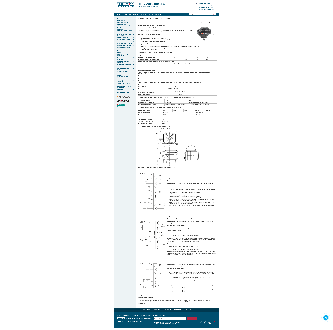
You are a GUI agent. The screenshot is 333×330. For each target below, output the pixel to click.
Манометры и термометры (121, 80)
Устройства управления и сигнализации (124, 35)
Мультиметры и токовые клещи (124, 65)
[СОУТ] (214, 323)
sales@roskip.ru (212, 5)
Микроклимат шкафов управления (123, 62)
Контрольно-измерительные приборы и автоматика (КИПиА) (124, 31)
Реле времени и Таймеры (124, 45)
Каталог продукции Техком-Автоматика (182, 22)
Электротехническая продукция (123, 58)
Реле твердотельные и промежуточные (123, 48)
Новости (135, 14)
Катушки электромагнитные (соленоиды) (122, 77)
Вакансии (188, 309)
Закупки (151, 14)
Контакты (158, 14)
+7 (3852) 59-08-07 (203, 5)
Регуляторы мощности (123, 39)
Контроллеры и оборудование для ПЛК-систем (123, 26)
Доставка (168, 309)
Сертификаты (158, 309)
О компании (127, 14)
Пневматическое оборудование (121, 19)
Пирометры (120, 89)
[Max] (201, 323)
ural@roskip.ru (211, 9)
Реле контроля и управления (121, 51)
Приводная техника (122, 22)
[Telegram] (210, 323)
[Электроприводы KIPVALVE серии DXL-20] (206, 34)
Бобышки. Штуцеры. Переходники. (122, 55)
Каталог (119, 14)
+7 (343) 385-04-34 (203, 9)
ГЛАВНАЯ (170, 22)
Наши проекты (146, 309)
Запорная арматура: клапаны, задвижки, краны (124, 72)
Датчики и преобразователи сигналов (124, 42)
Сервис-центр (178, 309)
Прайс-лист (143, 14)
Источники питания (122, 37)
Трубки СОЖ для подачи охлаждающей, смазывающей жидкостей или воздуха (124, 85)
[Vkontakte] (205, 323)
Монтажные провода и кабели (123, 69)
